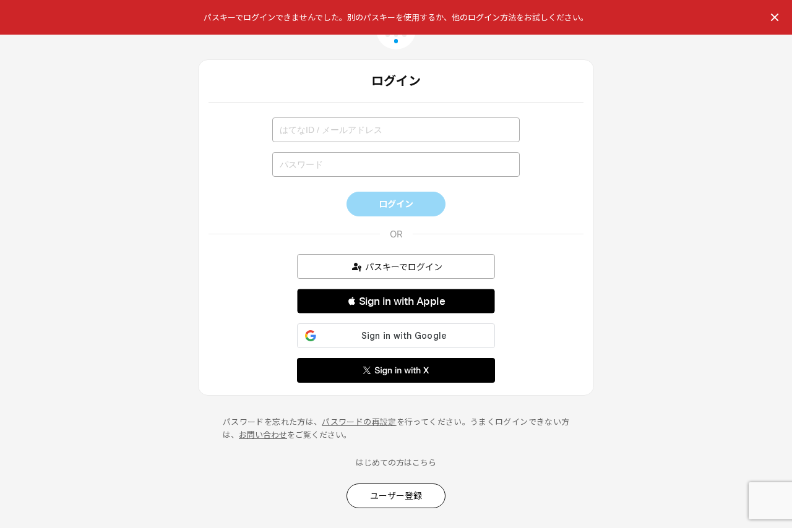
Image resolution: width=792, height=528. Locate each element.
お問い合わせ (263, 435)
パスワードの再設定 (359, 422)
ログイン (396, 203)
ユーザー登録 (396, 495)
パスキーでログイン (403, 267)
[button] (396, 301)
